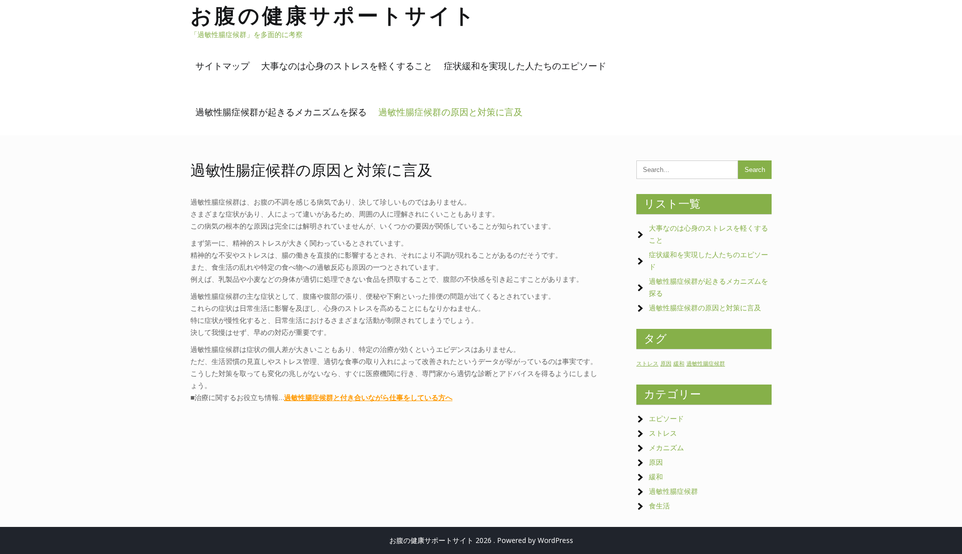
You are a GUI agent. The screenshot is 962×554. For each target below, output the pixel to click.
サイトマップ (222, 66)
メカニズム (666, 447)
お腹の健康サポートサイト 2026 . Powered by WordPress (481, 540)
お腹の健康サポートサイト (333, 15)
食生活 (659, 505)
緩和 (678, 363)
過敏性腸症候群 (705, 363)
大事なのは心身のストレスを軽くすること (346, 66)
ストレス (647, 363)
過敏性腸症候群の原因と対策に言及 (450, 112)
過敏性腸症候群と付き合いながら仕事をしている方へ (368, 397)
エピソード (666, 418)
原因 (665, 363)
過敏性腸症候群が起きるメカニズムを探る (281, 112)
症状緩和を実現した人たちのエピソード (525, 66)
